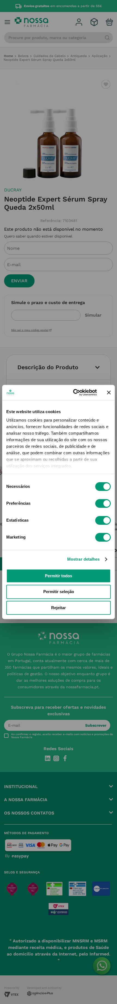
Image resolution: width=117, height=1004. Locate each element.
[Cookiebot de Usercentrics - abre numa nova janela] (73, 392)
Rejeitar (58, 607)
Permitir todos (58, 575)
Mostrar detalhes (83, 559)
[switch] (103, 503)
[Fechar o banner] (109, 392)
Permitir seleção (58, 592)
